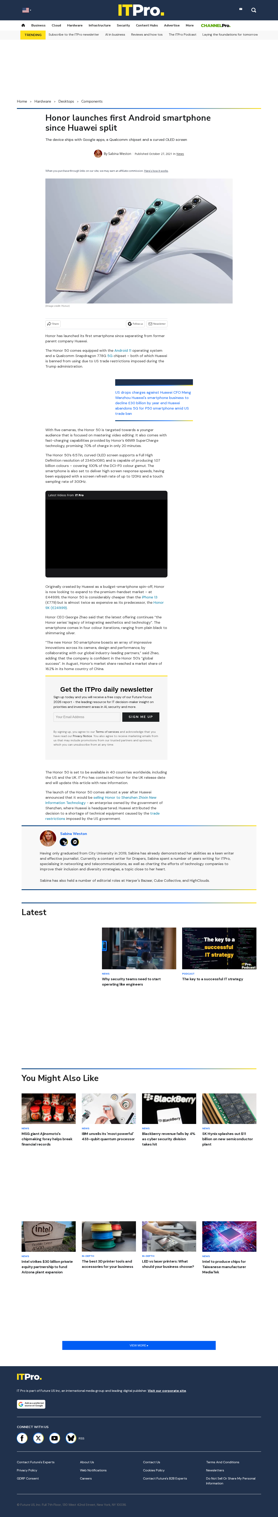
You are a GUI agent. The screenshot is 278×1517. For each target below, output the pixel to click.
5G (110, 355)
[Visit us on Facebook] (22, 1438)
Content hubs (147, 25)
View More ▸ (139, 1345)
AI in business (115, 34)
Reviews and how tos (147, 34)
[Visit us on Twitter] (38, 1438)
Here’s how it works (156, 171)
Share (55, 323)
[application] (106, 534)
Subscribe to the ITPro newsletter (74, 34)
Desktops (66, 101)
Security (123, 25)
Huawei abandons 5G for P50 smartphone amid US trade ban (152, 408)
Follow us (138, 323)
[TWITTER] (64, 842)
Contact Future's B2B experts (165, 1478)
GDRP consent (28, 1478)
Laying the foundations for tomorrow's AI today (238, 34)
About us (87, 1462)
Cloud (56, 25)
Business (38, 25)
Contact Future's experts (36, 1462)
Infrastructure (100, 25)
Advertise (172, 25)
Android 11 (122, 350)
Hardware (75, 25)
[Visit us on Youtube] (54, 1438)
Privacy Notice (82, 736)
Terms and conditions (222, 1462)
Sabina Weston (119, 153)
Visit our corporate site (167, 1391)
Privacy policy (27, 1470)
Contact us (151, 1462)
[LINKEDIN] (76, 842)
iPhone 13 (150, 597)
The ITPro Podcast (182, 34)
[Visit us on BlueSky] (69, 1438)
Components (92, 101)
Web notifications (93, 1470)
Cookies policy (154, 1470)
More (190, 25)
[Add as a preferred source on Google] (31, 1404)
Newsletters (215, 1470)
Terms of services (108, 732)
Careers (86, 1478)
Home (22, 101)
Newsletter (159, 323)
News (180, 154)
